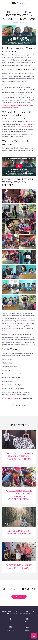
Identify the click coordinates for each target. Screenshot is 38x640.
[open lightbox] (10, 196)
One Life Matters (26, 124)
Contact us (19, 597)
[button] (34, 636)
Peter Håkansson (12, 398)
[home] (19, 4)
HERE (27, 326)
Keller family (22, 126)
